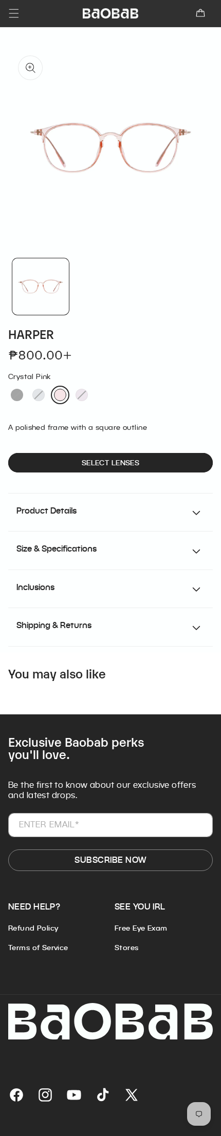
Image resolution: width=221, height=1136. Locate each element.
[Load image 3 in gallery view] (40, 286)
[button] (200, 13)
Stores (127, 947)
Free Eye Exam (141, 928)
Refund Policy (33, 928)
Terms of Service (38, 947)
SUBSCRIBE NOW (110, 860)
